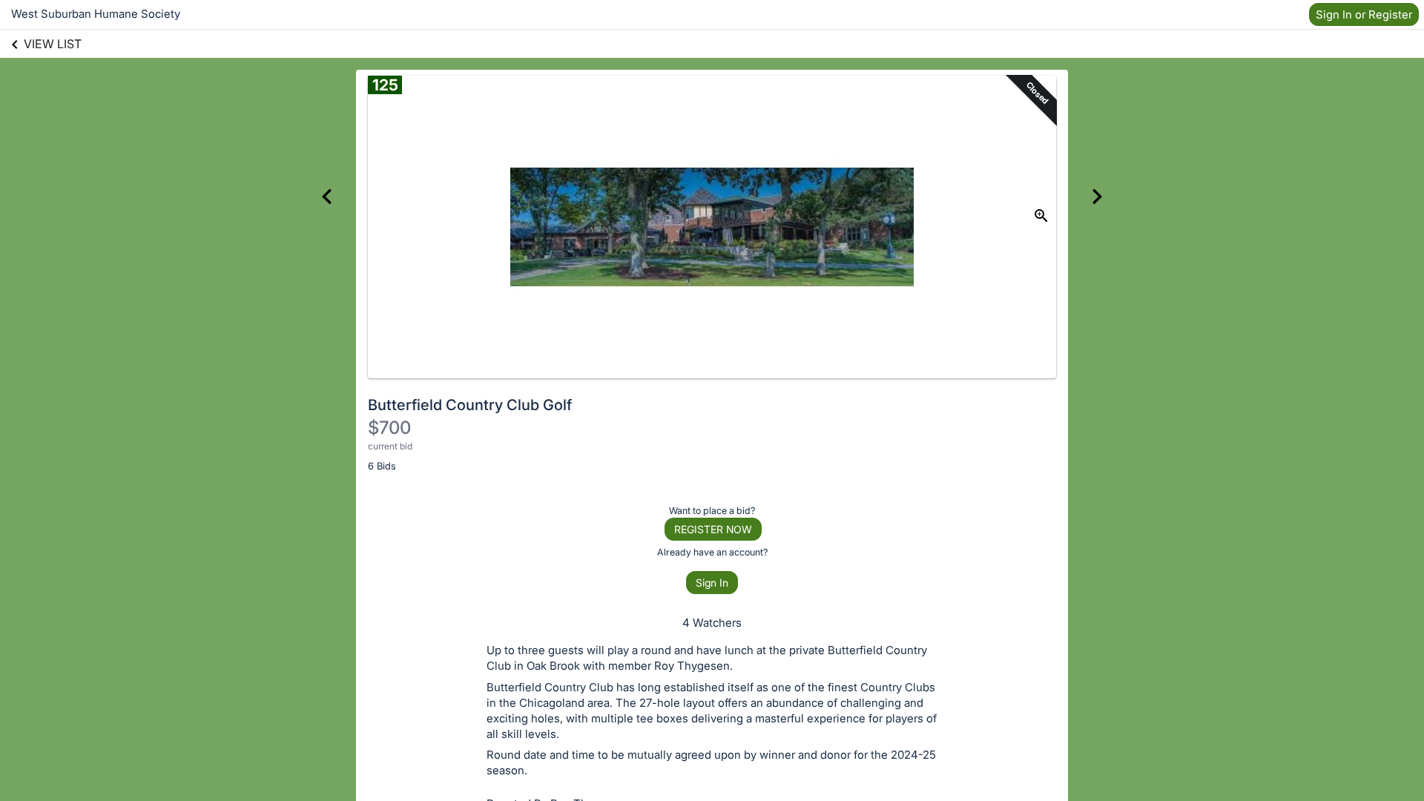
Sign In (712, 582)
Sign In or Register (1364, 14)
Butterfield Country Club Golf (470, 405)
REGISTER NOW (713, 529)
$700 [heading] (389, 427)
